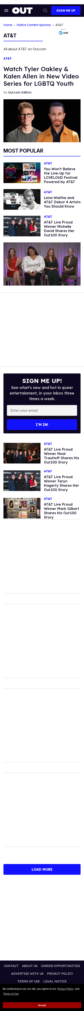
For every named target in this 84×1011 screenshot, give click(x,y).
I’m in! (42, 424)
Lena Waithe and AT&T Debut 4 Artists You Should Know (62, 202)
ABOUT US (29, 966)
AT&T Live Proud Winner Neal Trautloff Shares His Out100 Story (61, 455)
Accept (42, 1005)
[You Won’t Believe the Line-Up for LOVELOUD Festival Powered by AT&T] (21, 172)
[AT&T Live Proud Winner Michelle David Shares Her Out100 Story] (21, 226)
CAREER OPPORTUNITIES (60, 966)
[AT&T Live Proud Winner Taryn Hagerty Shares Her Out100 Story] (21, 480)
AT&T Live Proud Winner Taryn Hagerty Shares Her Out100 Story (61, 483)
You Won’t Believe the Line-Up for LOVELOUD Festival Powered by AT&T (60, 175)
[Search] (45, 10)
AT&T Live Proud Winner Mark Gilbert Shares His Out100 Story (61, 510)
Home (7, 25)
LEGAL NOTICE (55, 981)
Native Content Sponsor (34, 25)
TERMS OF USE (28, 981)
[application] (42, 264)
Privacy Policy (65, 988)
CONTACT (11, 966)
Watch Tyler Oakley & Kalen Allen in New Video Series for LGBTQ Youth (41, 76)
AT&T (7, 58)
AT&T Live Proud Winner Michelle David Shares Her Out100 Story (59, 228)
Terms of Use (11, 993)
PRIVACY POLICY (60, 974)
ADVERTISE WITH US (27, 974)
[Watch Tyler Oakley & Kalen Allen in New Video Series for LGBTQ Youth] (42, 120)
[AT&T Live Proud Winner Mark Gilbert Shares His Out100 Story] (21, 508)
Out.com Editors (19, 92)
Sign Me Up (65, 10)
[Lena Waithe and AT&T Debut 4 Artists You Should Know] (21, 199)
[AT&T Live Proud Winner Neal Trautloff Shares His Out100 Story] (21, 453)
